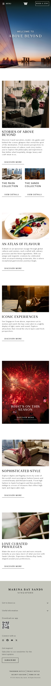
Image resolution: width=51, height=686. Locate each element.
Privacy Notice (33, 671)
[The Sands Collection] (35, 175)
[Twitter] (16, 641)
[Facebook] (7, 641)
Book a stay (42, 3)
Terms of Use (34, 674)
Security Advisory (19, 674)
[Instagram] (3, 641)
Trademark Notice (17, 671)
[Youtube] (12, 641)
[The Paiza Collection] (12, 175)
